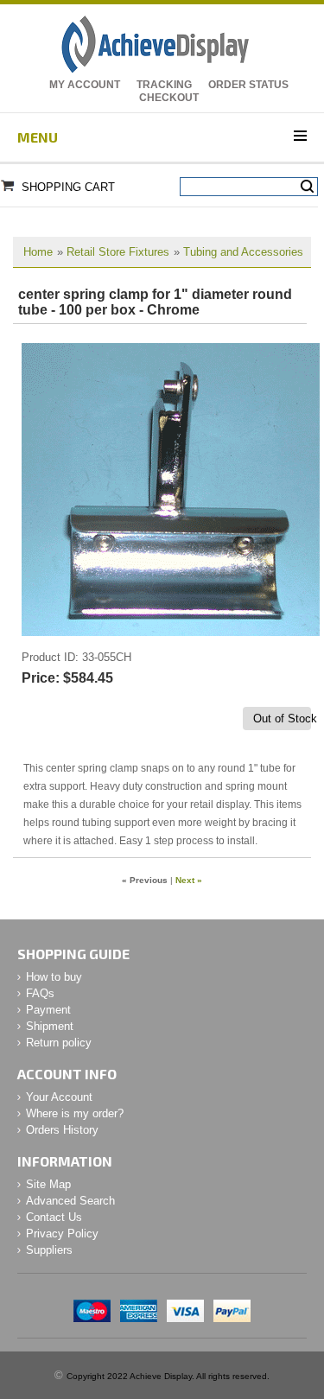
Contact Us (54, 1217)
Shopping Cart (68, 187)
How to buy (54, 976)
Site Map (48, 1184)
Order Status (248, 85)
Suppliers (49, 1249)
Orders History (62, 1129)
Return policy (59, 1042)
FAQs (40, 993)
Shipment (49, 1026)
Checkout (169, 98)
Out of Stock (282, 718)
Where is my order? (75, 1113)
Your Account (59, 1097)
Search (307, 186)
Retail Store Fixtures (118, 251)
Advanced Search (70, 1200)
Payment (48, 1009)
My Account (84, 85)
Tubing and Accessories (243, 251)
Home (38, 251)
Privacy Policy (62, 1233)
